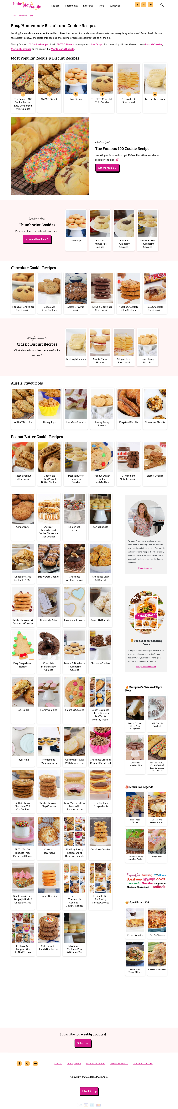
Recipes (55, 5)
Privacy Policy (74, 1063)
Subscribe (115, 5)
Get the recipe (106, 167)
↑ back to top (143, 1063)
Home (13, 15)
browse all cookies (35, 239)
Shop (101, 5)
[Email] (35, 1063)
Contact (58, 1063)
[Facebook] (19, 1063)
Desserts (88, 5)
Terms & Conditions (95, 1063)
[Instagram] (27, 1063)
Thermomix (71, 5)
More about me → (146, 568)
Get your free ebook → (146, 666)
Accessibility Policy (119, 1063)
